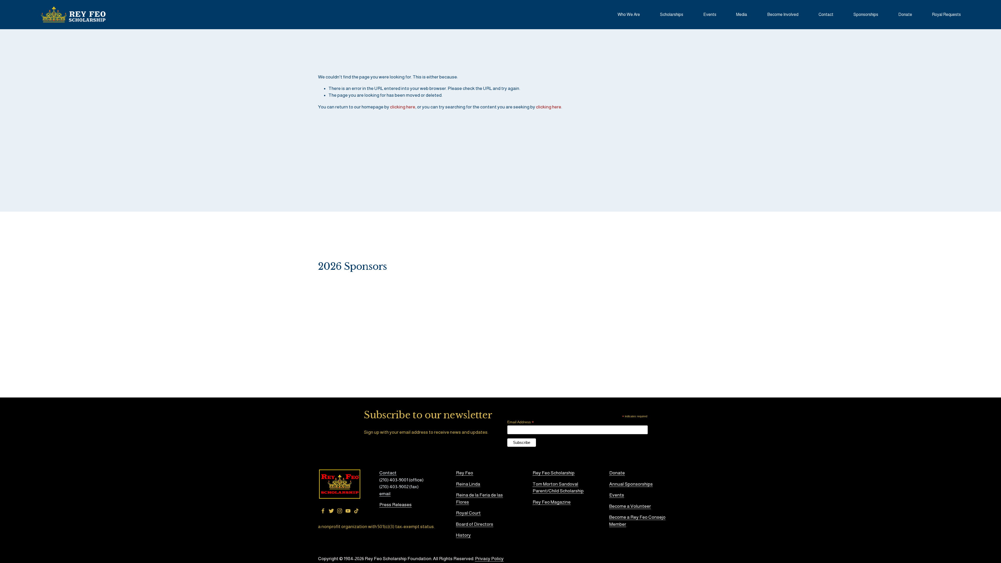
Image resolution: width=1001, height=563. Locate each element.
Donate (905, 14)
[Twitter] (331, 510)
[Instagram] (339, 510)
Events (709, 14)
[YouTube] (348, 510)
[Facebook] (323, 510)
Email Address (520, 422)
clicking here (402, 106)
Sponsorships (865, 14)
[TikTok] (356, 510)
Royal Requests (946, 14)
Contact (826, 14)
